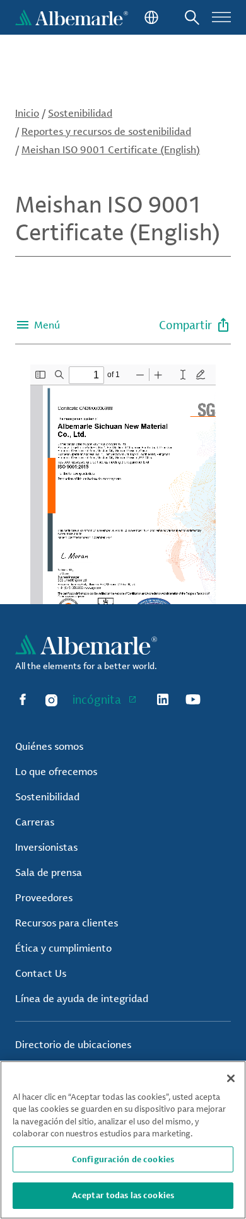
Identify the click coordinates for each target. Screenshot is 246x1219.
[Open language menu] (150, 17)
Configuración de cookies (123, 1159)
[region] (123, 1140)
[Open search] (192, 17)
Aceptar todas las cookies (123, 1195)
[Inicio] (71, 17)
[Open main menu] (221, 17)
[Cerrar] (231, 1078)
